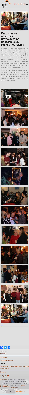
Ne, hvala (19, 391)
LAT (19, 4)
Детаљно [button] (14, 98)
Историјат (3, 353)
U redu (10, 391)
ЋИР (15, 4)
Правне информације (6, 360)
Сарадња (3, 372)
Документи (3, 357)
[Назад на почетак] (6, 4)
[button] (27, 4)
